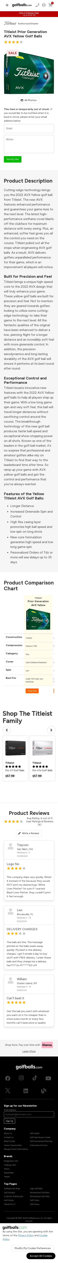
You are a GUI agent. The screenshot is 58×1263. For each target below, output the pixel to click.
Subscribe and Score (39, 1145)
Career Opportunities (13, 1145)
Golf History (9, 1200)
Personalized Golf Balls (39, 1192)
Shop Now (32, 691)
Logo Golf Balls (36, 1188)
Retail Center (9, 1141)
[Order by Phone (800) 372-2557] (37, 5)
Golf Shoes (34, 1204)
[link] (43, 5)
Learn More (29, 1051)
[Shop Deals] (29, 14)
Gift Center (34, 1133)
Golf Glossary (9, 1192)
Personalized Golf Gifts (39, 1196)
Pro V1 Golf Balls (14, 770)
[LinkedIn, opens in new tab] (26, 1091)
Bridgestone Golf (11, 1161)
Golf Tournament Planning (41, 1141)
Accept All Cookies (41, 1255)
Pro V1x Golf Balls (42, 770)
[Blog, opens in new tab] (44, 1091)
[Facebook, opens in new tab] (8, 1078)
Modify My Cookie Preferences (33, 1248)
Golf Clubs (34, 1200)
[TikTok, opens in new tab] (35, 1078)
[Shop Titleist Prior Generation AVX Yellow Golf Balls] (38, 630)
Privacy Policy (26, 1235)
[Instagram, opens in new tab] (21, 1078)
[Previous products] (7, 730)
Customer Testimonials (13, 1196)
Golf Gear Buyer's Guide (40, 1137)
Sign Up (9, 1121)
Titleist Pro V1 (9, 1204)
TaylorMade (9, 1173)
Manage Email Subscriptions (16, 1149)
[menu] (7, 5)
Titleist (7, 1177)
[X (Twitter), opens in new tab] (8, 1091)
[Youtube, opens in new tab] (48, 1078)
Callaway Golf (10, 1165)
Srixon (6, 1169)
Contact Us (8, 1137)
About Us (8, 1133)
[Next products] (51, 730)
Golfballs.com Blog (12, 1188)
